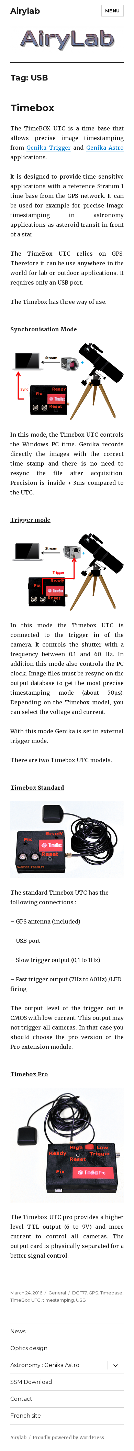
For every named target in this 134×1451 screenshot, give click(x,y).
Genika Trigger (48, 147)
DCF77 (79, 1292)
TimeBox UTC (25, 1300)
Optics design (28, 1348)
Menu (112, 10)
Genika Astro (105, 147)
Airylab (25, 11)
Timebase (111, 1292)
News (17, 1331)
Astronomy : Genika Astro (44, 1365)
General (57, 1292)
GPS (93, 1292)
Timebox (32, 108)
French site (25, 1415)
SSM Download (31, 1382)
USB (81, 1300)
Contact (21, 1399)
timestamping (58, 1300)
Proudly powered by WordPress (68, 1438)
